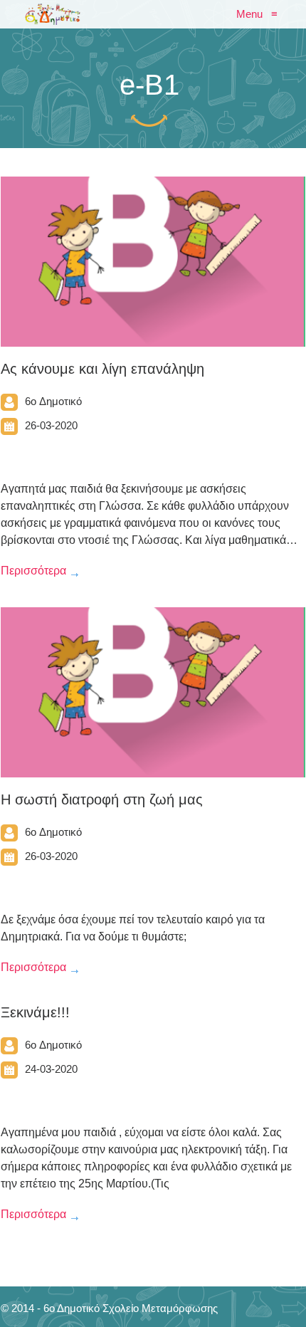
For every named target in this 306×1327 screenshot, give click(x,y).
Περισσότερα (33, 571)
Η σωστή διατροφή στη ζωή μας (102, 799)
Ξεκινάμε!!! (35, 1012)
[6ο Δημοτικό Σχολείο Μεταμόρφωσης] (53, 14)
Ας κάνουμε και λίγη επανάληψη (102, 369)
